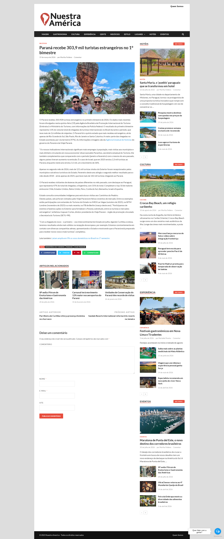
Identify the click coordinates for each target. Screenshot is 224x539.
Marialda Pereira (165, 338)
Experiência (90, 34)
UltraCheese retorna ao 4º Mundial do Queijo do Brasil (170, 483)
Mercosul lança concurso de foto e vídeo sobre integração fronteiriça (171, 236)
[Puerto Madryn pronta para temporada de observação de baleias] (148, 264)
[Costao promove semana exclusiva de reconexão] (148, 128)
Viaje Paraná (79, 247)
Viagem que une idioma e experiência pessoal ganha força (170, 366)
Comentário (45, 344)
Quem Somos (176, 6)
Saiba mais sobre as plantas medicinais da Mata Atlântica (171, 349)
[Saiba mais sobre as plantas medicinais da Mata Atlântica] (148, 349)
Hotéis (152, 34)
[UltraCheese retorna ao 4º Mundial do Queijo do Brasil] (148, 482)
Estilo (127, 34)
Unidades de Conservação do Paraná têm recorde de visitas (119, 294)
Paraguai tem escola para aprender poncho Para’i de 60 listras (170, 251)
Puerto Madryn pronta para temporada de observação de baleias (170, 266)
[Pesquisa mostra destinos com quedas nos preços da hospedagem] (148, 113)
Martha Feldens (66, 57)
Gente (103, 34)
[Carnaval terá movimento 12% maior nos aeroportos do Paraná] (87, 289)
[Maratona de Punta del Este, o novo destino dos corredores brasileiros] (162, 420)
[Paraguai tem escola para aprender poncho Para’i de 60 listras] (148, 248)
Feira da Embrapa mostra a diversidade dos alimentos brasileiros (170, 499)
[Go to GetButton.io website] (218, 536)
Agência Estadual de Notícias (119, 139)
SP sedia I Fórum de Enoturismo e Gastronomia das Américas (52, 295)
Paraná (69, 247)
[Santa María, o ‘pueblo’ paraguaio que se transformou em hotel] (162, 62)
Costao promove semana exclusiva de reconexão (169, 129)
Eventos (164, 34)
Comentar (78, 57)
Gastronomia (60, 34)
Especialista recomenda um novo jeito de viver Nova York (170, 381)
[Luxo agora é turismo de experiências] (148, 142)
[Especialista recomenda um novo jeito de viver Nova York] (148, 378)
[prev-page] (141, 157)
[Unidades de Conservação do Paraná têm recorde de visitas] (120, 289)
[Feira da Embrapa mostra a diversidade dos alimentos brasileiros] (148, 496)
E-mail (43, 391)
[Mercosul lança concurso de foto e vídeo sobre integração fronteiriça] (148, 233)
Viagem (45, 34)
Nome (42, 379)
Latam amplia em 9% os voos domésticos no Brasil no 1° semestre (81, 238)
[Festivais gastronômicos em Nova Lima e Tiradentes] (162, 311)
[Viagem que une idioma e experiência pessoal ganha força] (148, 363)
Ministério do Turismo (55, 247)
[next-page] (145, 157)
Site (41, 403)
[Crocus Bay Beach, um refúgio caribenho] (162, 183)
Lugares (139, 34)
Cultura (75, 34)
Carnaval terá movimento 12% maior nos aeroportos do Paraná (86, 295)
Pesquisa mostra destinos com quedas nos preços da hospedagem (170, 115)
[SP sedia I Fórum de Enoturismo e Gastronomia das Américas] (54, 289)
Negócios (115, 34)
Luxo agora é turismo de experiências (169, 143)
